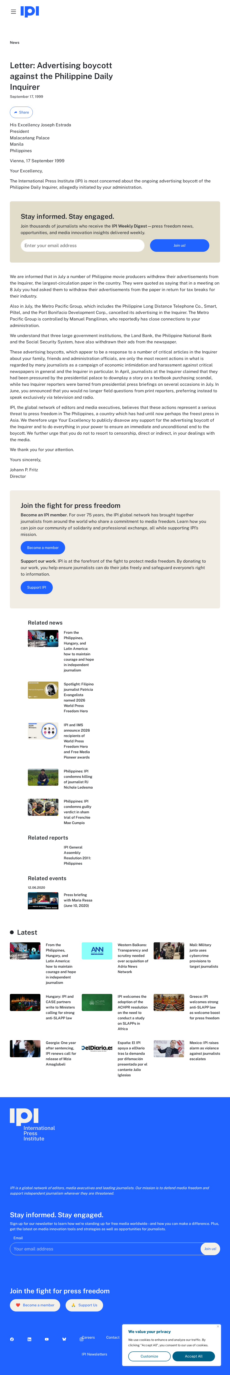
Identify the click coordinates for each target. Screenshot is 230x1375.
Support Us (84, 1305)
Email (18, 1238)
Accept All (194, 1356)
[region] (171, 1345)
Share (24, 112)
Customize (149, 1356)
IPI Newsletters (94, 1354)
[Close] (218, 1326)
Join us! (180, 245)
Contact (112, 1337)
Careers (88, 1337)
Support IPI (36, 587)
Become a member (43, 548)
